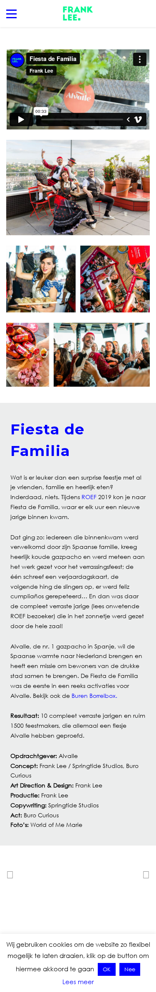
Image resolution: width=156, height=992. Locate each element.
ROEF (89, 496)
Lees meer (78, 981)
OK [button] (107, 969)
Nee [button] (129, 969)
